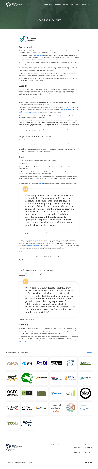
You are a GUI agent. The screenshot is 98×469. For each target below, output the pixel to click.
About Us (84, 4)
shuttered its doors (60, 116)
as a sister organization (37, 55)
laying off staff (53, 111)
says (25, 232)
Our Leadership (88, 447)
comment (40, 183)
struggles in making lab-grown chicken (29, 112)
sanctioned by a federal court (32, 245)
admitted (37, 126)
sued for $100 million (66, 109)
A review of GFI (23, 274)
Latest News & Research (61, 4)
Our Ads (86, 450)
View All (89, 352)
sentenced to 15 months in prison (34, 171)
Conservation (77, 450)
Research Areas (74, 4)
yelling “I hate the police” (63, 263)
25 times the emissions (27, 144)
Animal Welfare (77, 447)
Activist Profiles (48, 4)
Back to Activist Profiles (49, 16)
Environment (77, 452)
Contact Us (87, 452)
